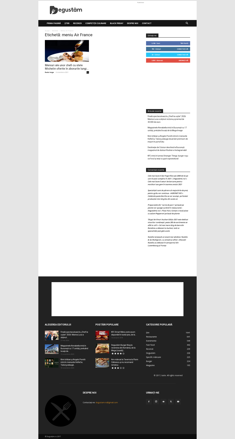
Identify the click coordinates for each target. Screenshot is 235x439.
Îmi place (184, 43)
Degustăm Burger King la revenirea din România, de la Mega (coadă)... (123, 348)
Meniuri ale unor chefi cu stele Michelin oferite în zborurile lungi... (67, 67)
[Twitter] (171, 401)
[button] (187, 23)
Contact (146, 23)
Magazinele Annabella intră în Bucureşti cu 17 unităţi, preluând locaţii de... (74, 348)
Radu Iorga (49, 72)
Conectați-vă (182, 49)
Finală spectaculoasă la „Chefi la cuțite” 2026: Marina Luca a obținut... (74, 335)
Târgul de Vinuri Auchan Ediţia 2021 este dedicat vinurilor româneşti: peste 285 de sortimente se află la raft (168, 222)
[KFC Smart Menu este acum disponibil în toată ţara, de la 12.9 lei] (102, 335)
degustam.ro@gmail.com (107, 402)
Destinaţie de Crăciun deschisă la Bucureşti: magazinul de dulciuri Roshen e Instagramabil (167, 148)
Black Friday (116, 23)
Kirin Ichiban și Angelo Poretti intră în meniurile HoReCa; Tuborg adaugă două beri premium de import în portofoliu (168, 139)
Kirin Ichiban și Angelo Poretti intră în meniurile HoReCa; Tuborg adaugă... (73, 362)
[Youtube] (178, 401)
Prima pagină (54, 23)
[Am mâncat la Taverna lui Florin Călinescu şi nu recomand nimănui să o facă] (102, 363)
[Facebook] (148, 401)
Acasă (47, 31)
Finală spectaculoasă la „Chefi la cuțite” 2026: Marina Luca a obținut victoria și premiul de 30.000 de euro (167, 119)
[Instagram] (156, 401)
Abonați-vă (183, 60)
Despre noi (132, 23)
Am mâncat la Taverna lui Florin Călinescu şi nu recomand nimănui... (124, 362)
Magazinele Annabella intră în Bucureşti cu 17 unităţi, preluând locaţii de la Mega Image (167, 129)
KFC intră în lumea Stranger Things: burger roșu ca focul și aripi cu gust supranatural (168, 157)
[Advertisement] (140, 10)
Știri (67, 23)
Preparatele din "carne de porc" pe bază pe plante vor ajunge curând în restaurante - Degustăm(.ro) (166, 208)
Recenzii (77, 23)
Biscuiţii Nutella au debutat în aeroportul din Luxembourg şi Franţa (167, 243)
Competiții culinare (95, 23)
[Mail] (163, 401)
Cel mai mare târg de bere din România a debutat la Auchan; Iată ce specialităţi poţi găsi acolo (166, 228)
